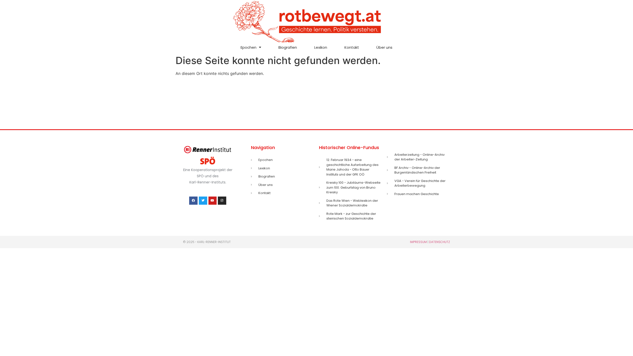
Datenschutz (439, 242)
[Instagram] (222, 201)
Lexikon (320, 47)
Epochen (248, 47)
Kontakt (351, 47)
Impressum (418, 242)
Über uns (384, 47)
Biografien (287, 47)
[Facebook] (193, 201)
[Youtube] (212, 201)
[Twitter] (203, 201)
